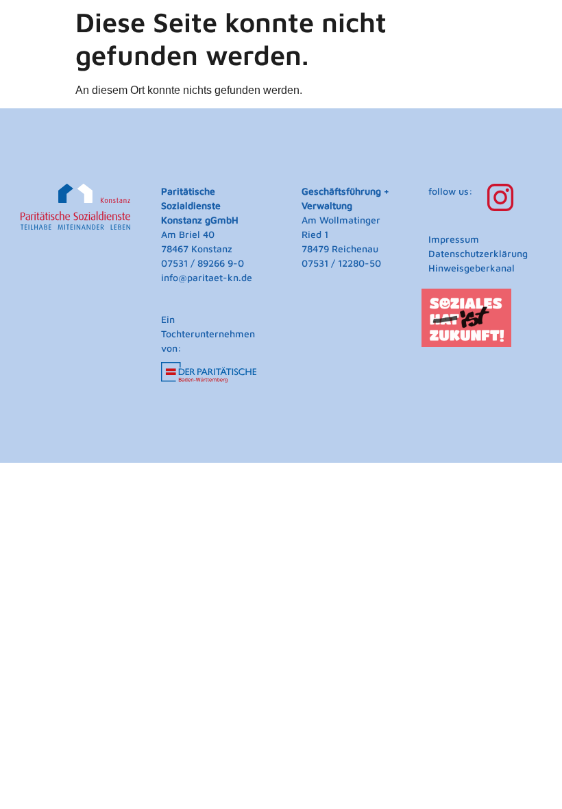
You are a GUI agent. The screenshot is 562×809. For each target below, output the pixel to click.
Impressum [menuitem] (453, 239)
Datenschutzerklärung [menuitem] (478, 253)
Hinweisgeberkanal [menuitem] (471, 268)
